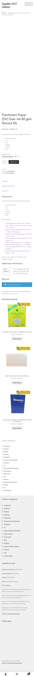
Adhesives (6, 449)
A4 (5, 173)
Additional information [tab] (8, 186)
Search (17, 674)
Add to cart (13, 162)
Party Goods (7, 473)
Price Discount (6, 154)
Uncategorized (7, 490)
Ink (4, 465)
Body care (6, 454)
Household (6, 462)
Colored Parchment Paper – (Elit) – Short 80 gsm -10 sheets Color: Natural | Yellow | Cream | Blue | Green (19, 225)
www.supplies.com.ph (13, 613)
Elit (7, 173)
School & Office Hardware (10, 482)
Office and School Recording (11, 468)
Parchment (11, 173)
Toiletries (6, 485)
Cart (26, 673)
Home (5, 13)
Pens (5, 476)
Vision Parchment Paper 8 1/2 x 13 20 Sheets (18, 244)
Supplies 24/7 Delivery (9, 5)
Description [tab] (5, 181)
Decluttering (7, 457)
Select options (17, 339)
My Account (5, 674)
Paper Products (11, 13)
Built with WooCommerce (14, 663)
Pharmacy (6, 479)
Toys (5, 487)
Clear (18, 156)
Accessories (7, 446)
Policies (4, 663)
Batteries (6, 451)
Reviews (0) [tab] (5, 191)
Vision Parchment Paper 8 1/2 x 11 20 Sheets (18, 242)
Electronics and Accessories (11, 460)
